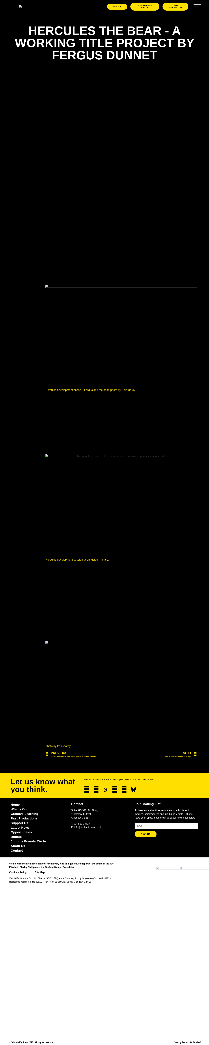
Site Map (40, 872)
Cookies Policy (18, 872)
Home (15, 804)
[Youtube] (115, 790)
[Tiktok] (105, 790)
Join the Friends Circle (28, 841)
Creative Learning (24, 813)
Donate (16, 836)
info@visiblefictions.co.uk (88, 827)
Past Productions (24, 818)
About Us (18, 846)
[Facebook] (87, 790)
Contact (17, 850)
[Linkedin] (124, 790)
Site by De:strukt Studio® (187, 1042)
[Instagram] (96, 790)
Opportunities (21, 832)
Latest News (20, 827)
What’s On (19, 809)
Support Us (19, 823)
